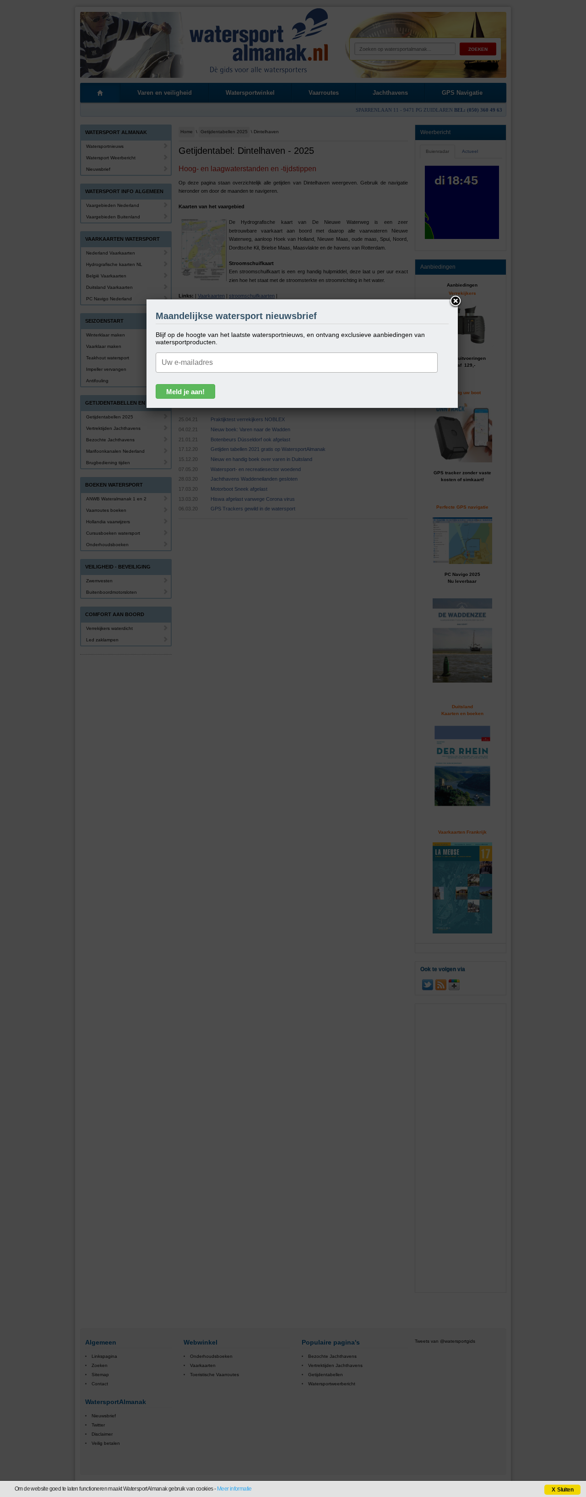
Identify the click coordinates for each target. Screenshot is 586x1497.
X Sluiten (562, 1489)
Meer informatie (234, 1489)
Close (455, 302)
